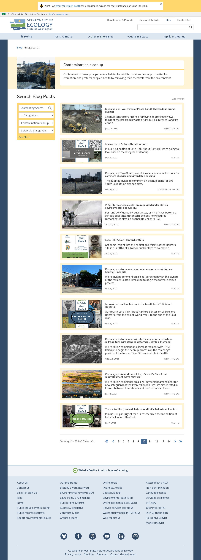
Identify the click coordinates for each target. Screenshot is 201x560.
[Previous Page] (113, 441)
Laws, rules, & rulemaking (75, 497)
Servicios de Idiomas (158, 497)
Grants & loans (68, 518)
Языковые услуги (156, 518)
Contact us (23, 487)
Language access (156, 492)
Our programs (68, 482)
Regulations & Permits (120, 19)
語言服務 (151, 502)
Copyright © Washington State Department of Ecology (100, 550)
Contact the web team (123, 554)
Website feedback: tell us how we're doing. (103, 470)
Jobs (19, 497)
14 (169, 441)
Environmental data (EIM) (118, 497)
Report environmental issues (34, 518)
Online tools (110, 482)
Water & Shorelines (100, 36)
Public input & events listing (33, 507)
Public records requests (31, 513)
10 (144, 441)
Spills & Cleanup (174, 36)
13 (162, 441)
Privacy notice (73, 554)
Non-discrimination (157, 487)
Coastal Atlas (110, 492)
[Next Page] (175, 441)
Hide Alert (154, 4)
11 (150, 441)
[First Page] (107, 441)
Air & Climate (63, 36)
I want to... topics (112, 487)
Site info (89, 554)
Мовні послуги (155, 523)
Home (28, 36)
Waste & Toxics (137, 36)
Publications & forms (72, 502)
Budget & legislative (71, 507)
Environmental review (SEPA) (77, 492)
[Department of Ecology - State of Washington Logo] (28, 25)
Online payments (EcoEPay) (119, 502)
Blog (168, 19)
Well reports (110, 518)
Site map (102, 554)
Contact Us (183, 19)
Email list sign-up (27, 492)
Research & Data (149, 19)
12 (156, 441)
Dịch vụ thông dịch (157, 513)
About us (22, 482)
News (20, 502)
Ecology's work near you (74, 487)
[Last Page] (181, 441)
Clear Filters (24, 137)
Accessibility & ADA (157, 482)
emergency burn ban (67, 5)
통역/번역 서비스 (155, 507)
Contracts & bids (69, 513)
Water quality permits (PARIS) (120, 513)
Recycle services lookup (116, 507)
